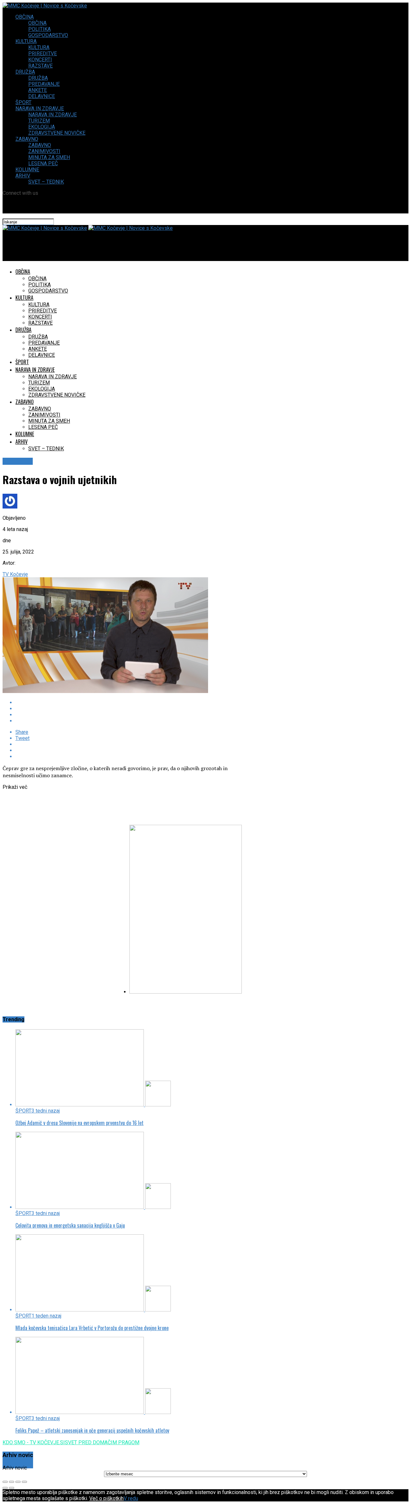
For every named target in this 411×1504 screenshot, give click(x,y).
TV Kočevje (15, 574)
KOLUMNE (27, 170)
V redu (131, 1498)
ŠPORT (23, 102)
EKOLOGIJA (41, 127)
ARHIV (22, 176)
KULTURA (26, 41)
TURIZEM (39, 121)
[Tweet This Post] (132, 709)
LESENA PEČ (43, 163)
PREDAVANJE (44, 84)
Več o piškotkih (106, 1498)
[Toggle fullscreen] (18, 1482)
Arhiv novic (15, 1468)
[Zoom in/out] (24, 1482)
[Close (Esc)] (5, 1482)
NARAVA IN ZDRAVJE (39, 108)
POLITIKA (39, 29)
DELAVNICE (41, 96)
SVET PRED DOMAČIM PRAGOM (102, 1442)
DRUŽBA (25, 72)
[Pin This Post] (132, 715)
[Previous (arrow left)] (5, 1488)
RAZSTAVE (40, 66)
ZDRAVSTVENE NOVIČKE (56, 133)
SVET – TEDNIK (46, 182)
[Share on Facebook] (132, 702)
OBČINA (24, 17)
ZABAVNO (26, 139)
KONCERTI (40, 60)
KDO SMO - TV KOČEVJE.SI (34, 1442)
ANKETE (37, 90)
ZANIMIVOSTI (44, 151)
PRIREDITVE (42, 53)
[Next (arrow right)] (11, 1488)
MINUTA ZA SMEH (49, 157)
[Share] (11, 1482)
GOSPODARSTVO (48, 35)
